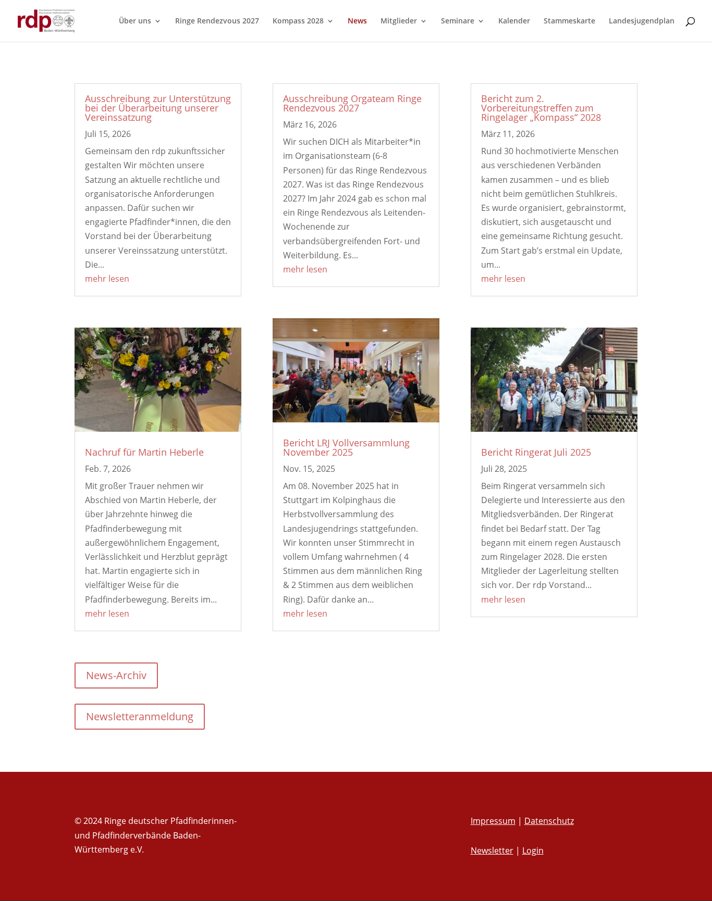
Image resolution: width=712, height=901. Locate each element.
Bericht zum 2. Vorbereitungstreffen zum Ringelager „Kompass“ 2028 (541, 107)
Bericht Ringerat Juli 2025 (536, 452)
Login (533, 850)
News (357, 21)
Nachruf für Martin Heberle (144, 452)
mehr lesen (107, 278)
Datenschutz (549, 821)
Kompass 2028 (298, 21)
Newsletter (492, 850)
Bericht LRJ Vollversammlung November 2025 (346, 447)
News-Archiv (116, 675)
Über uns (135, 21)
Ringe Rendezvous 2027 (217, 21)
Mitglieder (398, 21)
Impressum (493, 821)
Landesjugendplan (641, 21)
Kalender (514, 21)
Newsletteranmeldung (139, 716)
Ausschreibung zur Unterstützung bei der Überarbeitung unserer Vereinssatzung (158, 107)
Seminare (457, 21)
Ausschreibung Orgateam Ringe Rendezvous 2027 (352, 103)
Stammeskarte (569, 21)
